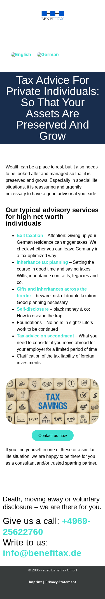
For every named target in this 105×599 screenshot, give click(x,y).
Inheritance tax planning (42, 262)
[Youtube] (62, 594)
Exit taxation (30, 235)
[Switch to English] (21, 54)
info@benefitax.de (42, 553)
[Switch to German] (48, 54)
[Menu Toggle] (52, 34)
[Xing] (49, 594)
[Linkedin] (56, 594)
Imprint (35, 581)
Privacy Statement (60, 581)
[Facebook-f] (43, 594)
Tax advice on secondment (45, 336)
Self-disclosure (33, 309)
